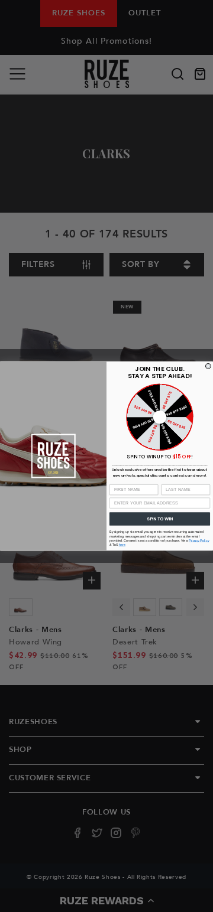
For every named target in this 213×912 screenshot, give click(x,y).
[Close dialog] (208, 366)
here (122, 544)
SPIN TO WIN (160, 519)
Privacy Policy (199, 540)
